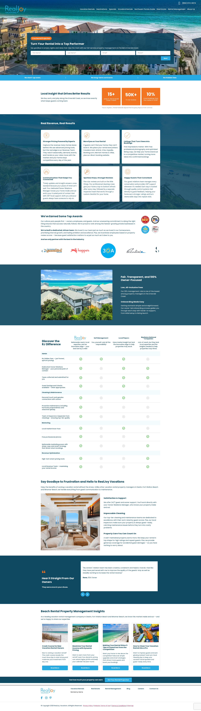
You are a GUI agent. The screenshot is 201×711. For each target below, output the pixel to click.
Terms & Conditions (118, 706)
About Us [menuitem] (191, 9)
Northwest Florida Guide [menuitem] (145, 9)
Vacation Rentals (77, 689)
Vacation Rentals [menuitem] (87, 9)
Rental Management (113, 689)
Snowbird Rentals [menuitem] (125, 9)
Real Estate (95, 689)
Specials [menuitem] (112, 9)
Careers (141, 689)
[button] (42, 251)
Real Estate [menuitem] (161, 9)
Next (166, 58)
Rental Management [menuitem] (176, 9)
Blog (128, 689)
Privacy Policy (98, 70)
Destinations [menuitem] (101, 9)
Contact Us (153, 689)
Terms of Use (107, 70)
